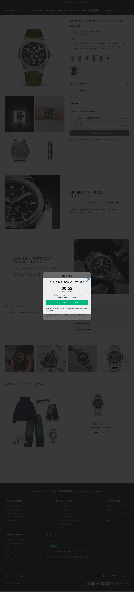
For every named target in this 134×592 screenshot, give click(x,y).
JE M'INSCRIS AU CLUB (67, 303)
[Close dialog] (88, 280)
